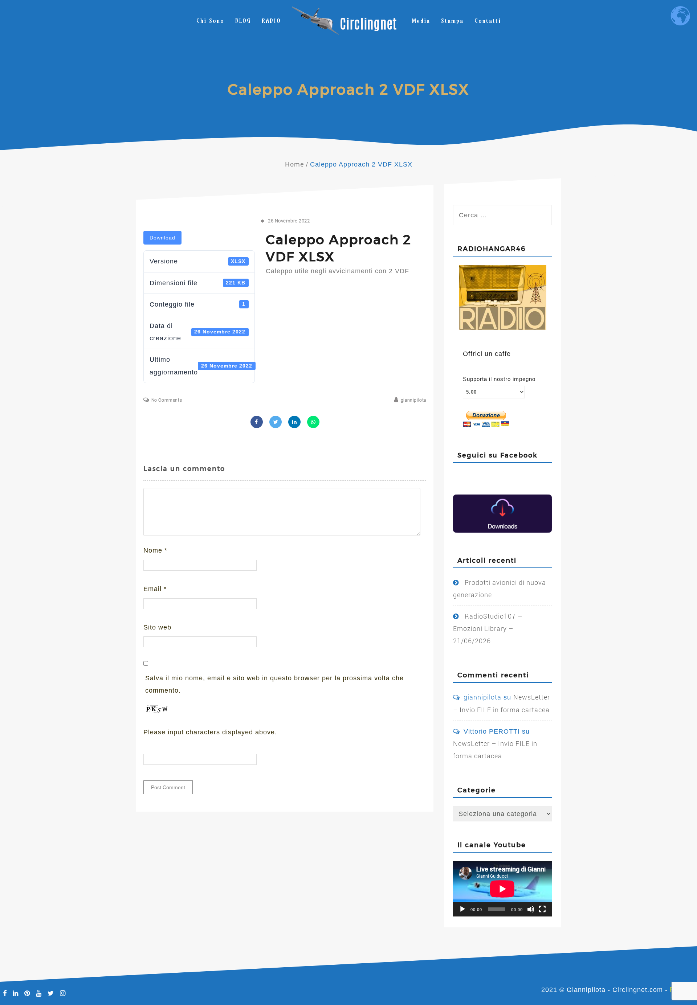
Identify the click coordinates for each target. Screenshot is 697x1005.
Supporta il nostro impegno (499, 379)
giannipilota (413, 400)
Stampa (452, 20)
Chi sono (210, 20)
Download (162, 238)
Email (155, 588)
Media (421, 20)
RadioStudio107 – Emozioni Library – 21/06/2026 (487, 628)
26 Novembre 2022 (289, 220)
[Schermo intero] (542, 909)
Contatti (487, 20)
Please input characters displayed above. (210, 732)
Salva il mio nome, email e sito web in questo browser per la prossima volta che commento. (274, 684)
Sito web (157, 627)
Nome (155, 550)
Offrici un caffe (487, 353)
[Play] (462, 909)
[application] (502, 888)
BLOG (243, 20)
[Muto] (530, 909)
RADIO (271, 20)
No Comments (166, 400)
